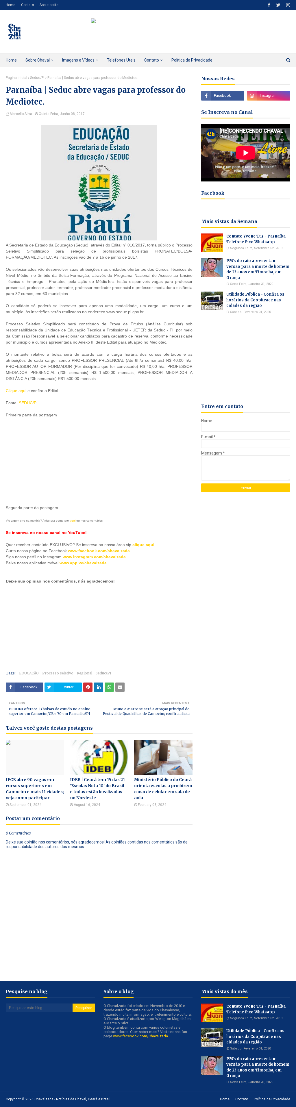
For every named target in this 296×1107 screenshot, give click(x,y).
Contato (27, 5)
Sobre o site (49, 5)
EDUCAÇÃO (29, 673)
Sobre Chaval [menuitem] (37, 60)
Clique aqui (16, 390)
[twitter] (278, 5)
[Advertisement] (49, 460)
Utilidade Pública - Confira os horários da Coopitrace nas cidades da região (255, 300)
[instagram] (287, 5)
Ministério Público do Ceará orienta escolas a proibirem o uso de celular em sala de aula (163, 788)
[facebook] (269, 5)
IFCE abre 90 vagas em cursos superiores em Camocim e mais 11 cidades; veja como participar (35, 788)
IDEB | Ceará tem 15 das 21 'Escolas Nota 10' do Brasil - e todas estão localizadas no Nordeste (98, 788)
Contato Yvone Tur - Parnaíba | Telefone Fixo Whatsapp (257, 239)
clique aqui (143, 544)
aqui (72, 520)
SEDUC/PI (28, 402)
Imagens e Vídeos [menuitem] (78, 60)
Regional (84, 673)
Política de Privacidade (272, 1099)
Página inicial (16, 78)
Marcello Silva (21, 114)
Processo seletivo (57, 673)
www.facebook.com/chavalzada (99, 550)
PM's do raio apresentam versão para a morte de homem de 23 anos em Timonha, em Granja (257, 269)
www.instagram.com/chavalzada (94, 557)
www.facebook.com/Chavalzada (140, 1036)
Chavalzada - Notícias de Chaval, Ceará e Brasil (72, 1099)
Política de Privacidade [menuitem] (191, 60)
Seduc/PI (37, 78)
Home (10, 5)
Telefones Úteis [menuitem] (121, 60)
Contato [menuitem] (151, 60)
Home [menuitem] (11, 60)
